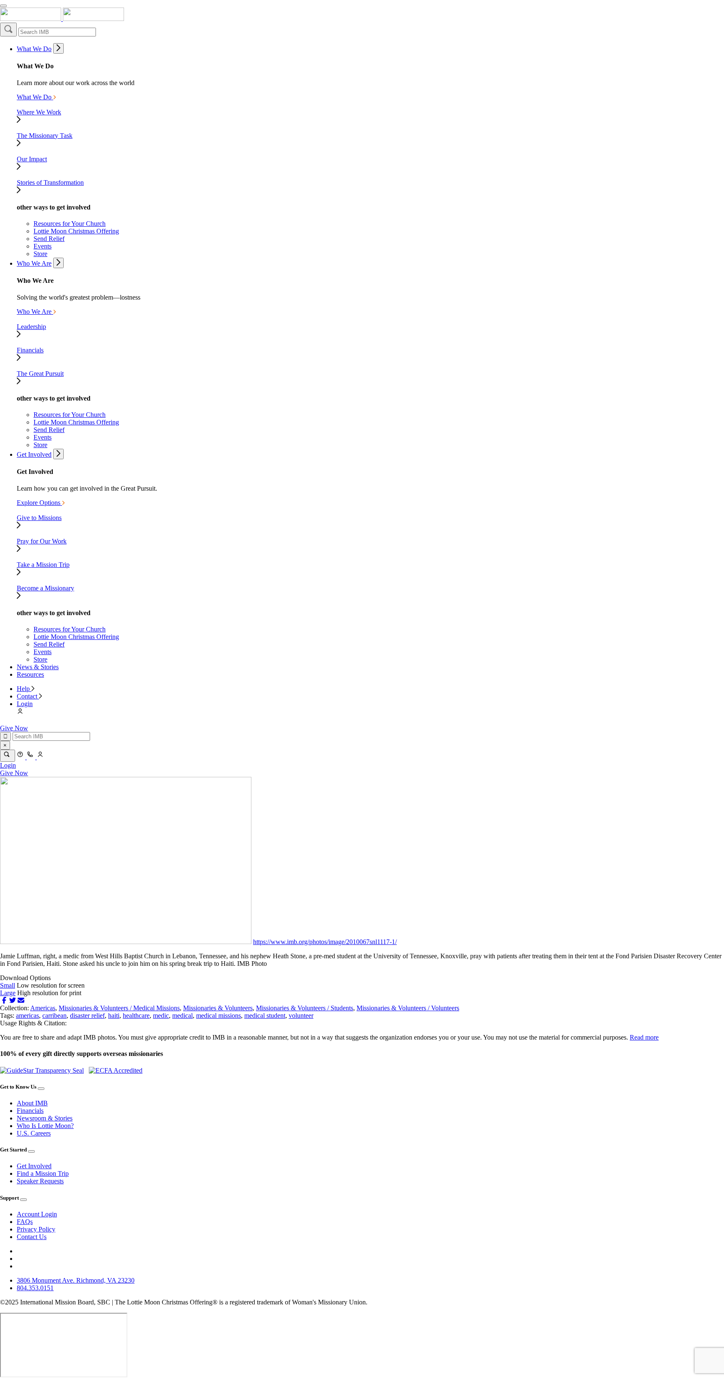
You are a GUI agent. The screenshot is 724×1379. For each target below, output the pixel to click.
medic (161, 1015)
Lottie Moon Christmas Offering (76, 231)
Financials (30, 1110)
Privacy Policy (36, 1229)
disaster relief (87, 1015)
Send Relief (49, 238)
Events (43, 246)
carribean (54, 1015)
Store (40, 253)
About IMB (32, 1103)
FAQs (25, 1221)
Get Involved (34, 454)
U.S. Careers (34, 1133)
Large (8, 992)
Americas (42, 1008)
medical (182, 1015)
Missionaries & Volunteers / (96, 1008)
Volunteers (445, 1008)
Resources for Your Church (70, 223)
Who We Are (34, 263)
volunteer (301, 1015)
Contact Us (32, 1236)
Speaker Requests (40, 1181)
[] (8, 29)
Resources (30, 674)
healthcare (136, 1015)
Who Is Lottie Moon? (45, 1125)
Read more (644, 1037)
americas (27, 1015)
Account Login (37, 1214)
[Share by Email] (21, 1000)
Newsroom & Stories (44, 1118)
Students (342, 1008)
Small (7, 985)
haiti (113, 1015)
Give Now (14, 728)
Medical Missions (156, 1008)
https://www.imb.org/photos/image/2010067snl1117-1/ (325, 941)
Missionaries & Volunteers (218, 1008)
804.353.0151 (35, 1287)
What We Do (34, 48)
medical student (264, 1015)
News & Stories (38, 666)
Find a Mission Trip (43, 1173)
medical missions (218, 1015)
